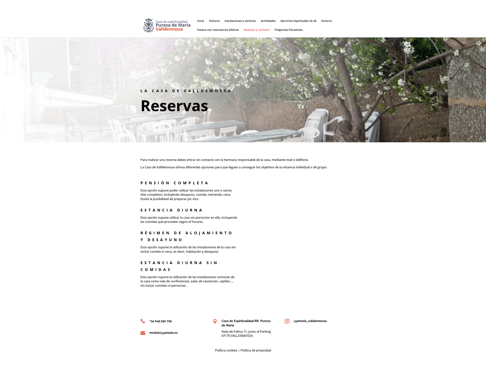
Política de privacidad (256, 350)
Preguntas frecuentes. (289, 30)
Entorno (326, 21)
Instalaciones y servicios (240, 21)
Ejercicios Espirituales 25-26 (298, 21)
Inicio (200, 21)
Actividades (268, 21)
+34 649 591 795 (160, 321)
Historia (214, 21)
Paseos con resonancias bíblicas (218, 30)
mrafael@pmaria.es (163, 333)
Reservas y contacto (257, 30)
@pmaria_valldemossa (310, 321)
